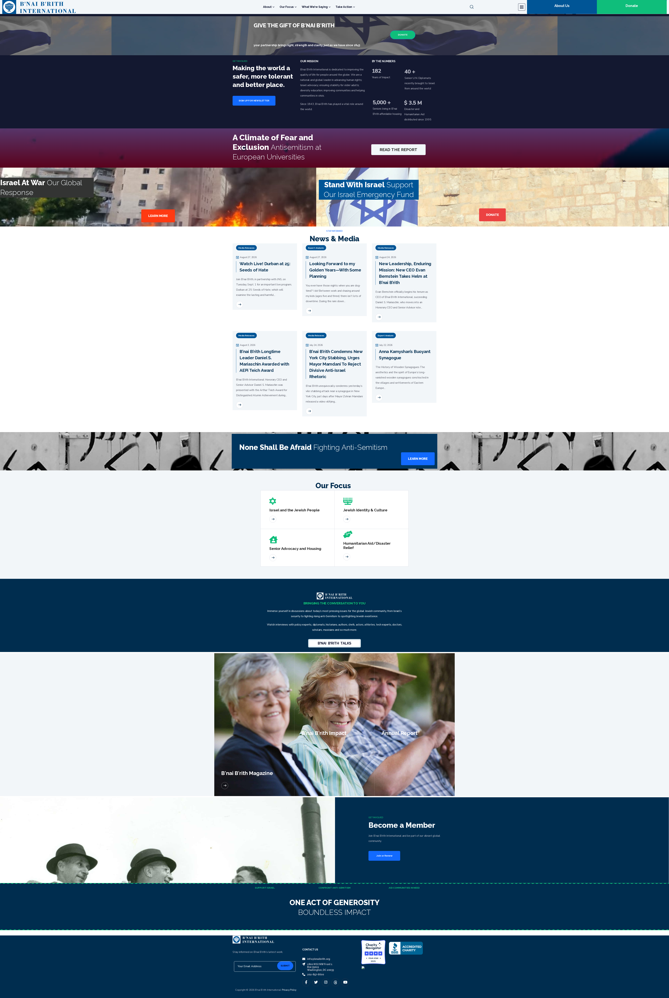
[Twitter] (316, 962)
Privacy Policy (289, 969)
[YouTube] (345, 962)
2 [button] (238, 361)
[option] (265, 289)
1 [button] (237, 353)
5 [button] (237, 387)
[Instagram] (326, 962)
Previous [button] (239, 247)
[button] (492, 7)
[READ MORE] (239, 313)
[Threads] (335, 962)
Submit (285, 945)
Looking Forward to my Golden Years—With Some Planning (335, 278)
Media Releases (246, 256)
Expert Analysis (316, 256)
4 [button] (238, 379)
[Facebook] (306, 962)
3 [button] (237, 370)
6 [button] (238, 396)
